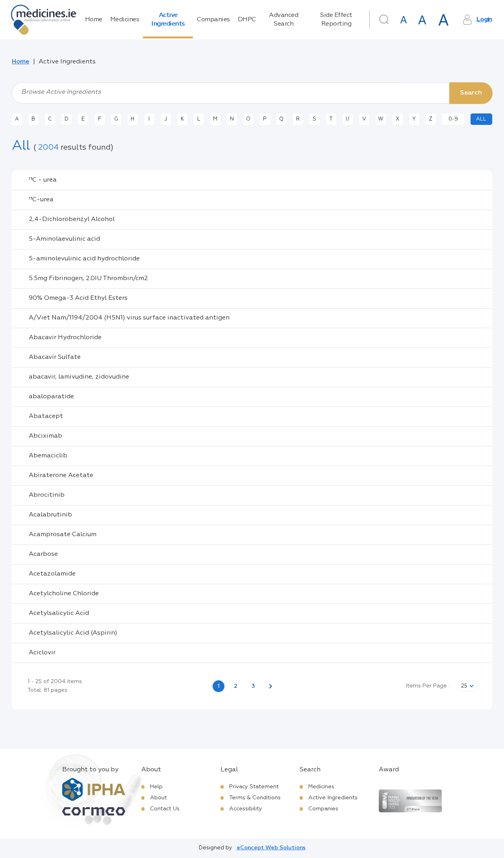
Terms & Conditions (255, 797)
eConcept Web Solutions (271, 848)
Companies (213, 20)
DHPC (247, 20)
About (158, 797)
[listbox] (468, 686)
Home (93, 20)
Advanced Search (283, 19)
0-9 (453, 119)
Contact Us (165, 809)
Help (156, 786)
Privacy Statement (254, 786)
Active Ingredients (168, 19)
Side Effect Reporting (336, 19)
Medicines (124, 20)
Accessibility (245, 809)
